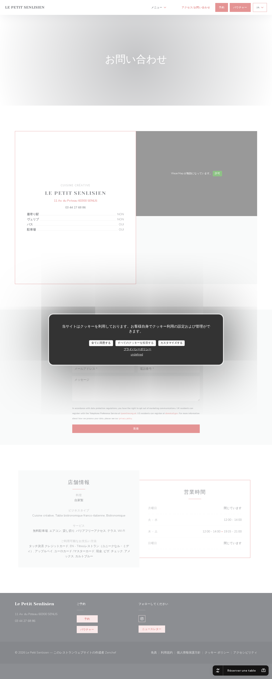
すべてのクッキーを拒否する (136, 343)
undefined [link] (137, 354)
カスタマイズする (171, 343)
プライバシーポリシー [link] (137, 349)
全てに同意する (101, 343)
